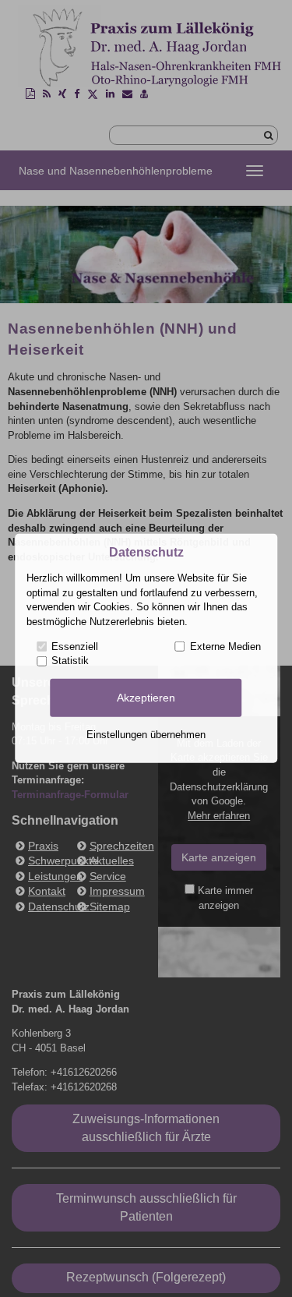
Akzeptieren (146, 697)
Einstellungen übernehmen (146, 734)
